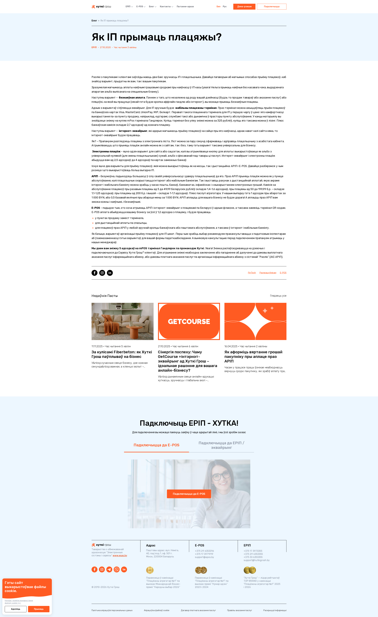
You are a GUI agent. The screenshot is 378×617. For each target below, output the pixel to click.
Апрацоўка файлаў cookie (156, 610)
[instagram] (102, 273)
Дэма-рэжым (244, 6)
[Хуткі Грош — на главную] (101, 6)
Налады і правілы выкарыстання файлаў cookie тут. (19, 601)
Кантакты (165, 6)
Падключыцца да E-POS (156, 445)
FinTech (252, 272)
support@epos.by (204, 557)
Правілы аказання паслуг (239, 610)
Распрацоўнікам (267, 272)
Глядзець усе (278, 295)
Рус (225, 6)
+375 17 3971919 (204, 554)
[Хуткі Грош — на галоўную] (113, 545)
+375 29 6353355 (253, 554)
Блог (151, 6)
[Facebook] (94, 569)
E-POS (139, 6)
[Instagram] (102, 569)
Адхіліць (15, 609)
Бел (218, 6)
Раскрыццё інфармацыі (274, 610)
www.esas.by (120, 555)
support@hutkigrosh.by (257, 560)
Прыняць (39, 609)
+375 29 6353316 (204, 551)
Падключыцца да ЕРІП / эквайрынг (221, 445)
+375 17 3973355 (253, 551)
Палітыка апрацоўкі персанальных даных (112, 610)
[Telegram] (109, 569)
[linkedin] (110, 273)
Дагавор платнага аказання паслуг (198, 610)
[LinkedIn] (124, 569)
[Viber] (117, 569)
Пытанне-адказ (185, 6)
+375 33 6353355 (253, 557)
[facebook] (94, 273)
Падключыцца (272, 6)
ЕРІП (128, 6)
